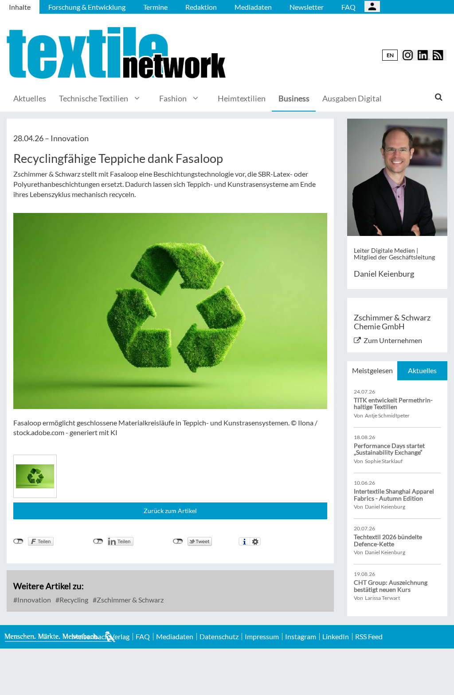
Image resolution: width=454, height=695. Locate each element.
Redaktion (201, 7)
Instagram (300, 636)
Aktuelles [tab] (422, 370)
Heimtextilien (242, 98)
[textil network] (117, 53)
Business (293, 98)
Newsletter (307, 7)
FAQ (348, 7)
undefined (98, 541)
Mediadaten (253, 7)
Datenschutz (219, 636)
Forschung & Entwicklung (86, 7)
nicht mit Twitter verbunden (178, 541)
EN (390, 55)
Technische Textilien (93, 98)
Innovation (33, 599)
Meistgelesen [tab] (372, 370)
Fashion (173, 98)
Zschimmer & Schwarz (129, 599)
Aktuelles (29, 98)
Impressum (262, 636)
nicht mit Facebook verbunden (18, 541)
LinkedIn (335, 636)
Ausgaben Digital (352, 98)
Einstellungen (255, 541)
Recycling (73, 599)
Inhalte (20, 7)
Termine (155, 7)
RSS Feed (369, 636)
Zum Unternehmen (393, 340)
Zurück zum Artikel (170, 510)
